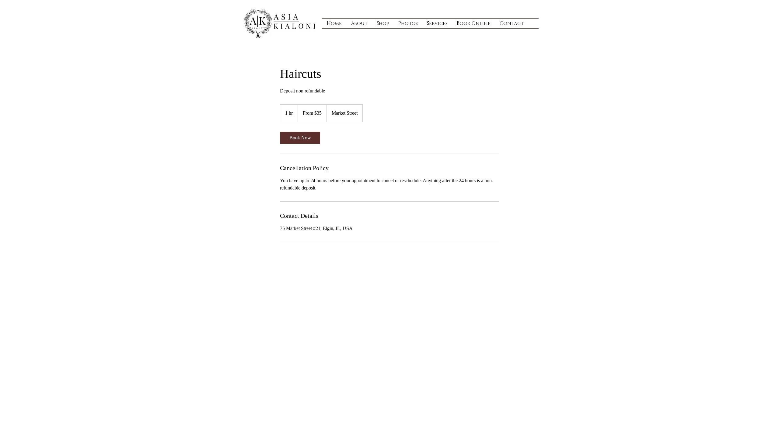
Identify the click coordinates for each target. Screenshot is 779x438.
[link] (300, 138)
